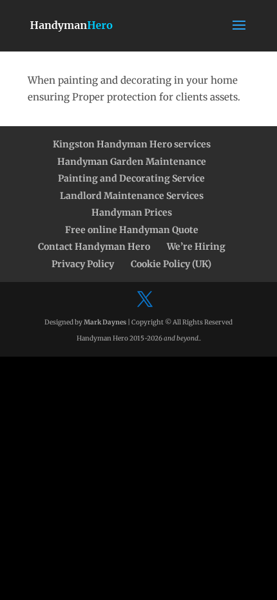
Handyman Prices (131, 212)
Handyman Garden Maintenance (131, 161)
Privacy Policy (83, 264)
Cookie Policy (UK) (171, 264)
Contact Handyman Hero (94, 246)
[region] (138, 490)
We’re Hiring (196, 246)
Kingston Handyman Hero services (132, 144)
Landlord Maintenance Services (132, 196)
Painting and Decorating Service (131, 178)
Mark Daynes (105, 322)
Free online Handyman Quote (131, 230)
